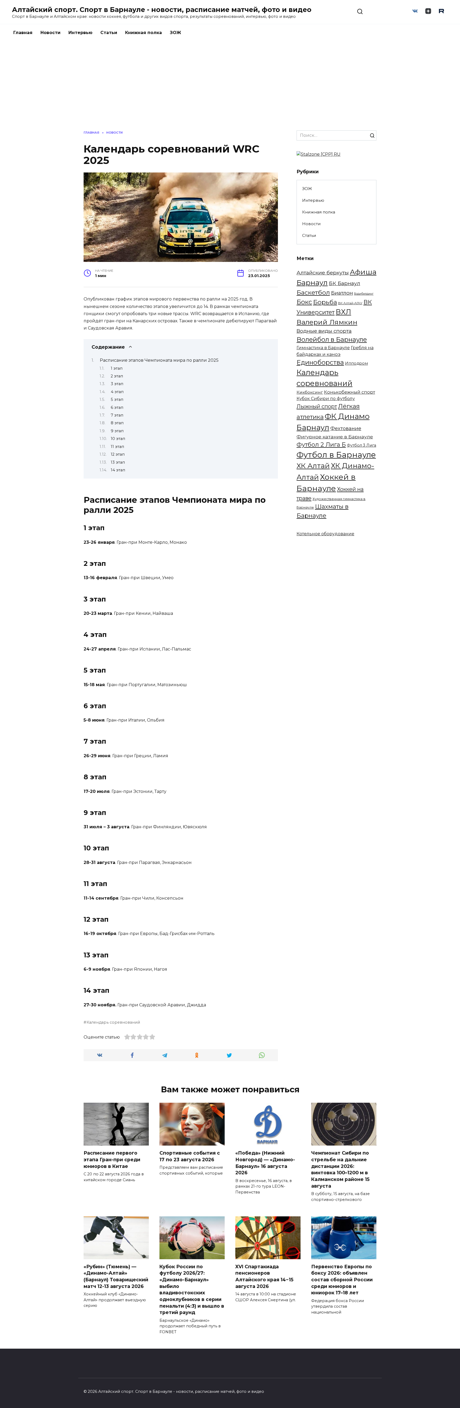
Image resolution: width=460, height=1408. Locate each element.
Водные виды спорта (324, 331)
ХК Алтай (313, 466)
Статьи (108, 32)
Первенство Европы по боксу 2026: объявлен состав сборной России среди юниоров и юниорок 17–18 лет (342, 1280)
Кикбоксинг (310, 392)
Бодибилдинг (363, 293)
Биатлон (342, 293)
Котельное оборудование (325, 533)
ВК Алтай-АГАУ (350, 303)
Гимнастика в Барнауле (323, 347)
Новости (50, 32)
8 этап (117, 423)
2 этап (117, 376)
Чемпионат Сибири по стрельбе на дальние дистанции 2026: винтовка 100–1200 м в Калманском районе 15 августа (340, 1169)
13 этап (118, 462)
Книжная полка (143, 32)
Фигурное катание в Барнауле (335, 436)
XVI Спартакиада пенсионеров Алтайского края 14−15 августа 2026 (264, 1276)
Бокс (304, 302)
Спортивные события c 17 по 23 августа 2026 (189, 1156)
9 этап (117, 431)
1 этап (116, 368)
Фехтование (345, 428)
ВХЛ (343, 312)
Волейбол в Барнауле (332, 339)
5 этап (117, 399)
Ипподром (356, 363)
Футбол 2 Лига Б (321, 444)
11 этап (117, 446)
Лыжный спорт (317, 406)
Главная (22, 32)
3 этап (117, 383)
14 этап (118, 470)
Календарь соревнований (113, 1022)
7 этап (117, 415)
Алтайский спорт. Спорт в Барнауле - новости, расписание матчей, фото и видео (161, 10)
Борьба (325, 302)
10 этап (118, 438)
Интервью (80, 32)
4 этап (117, 391)
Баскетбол (313, 292)
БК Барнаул (344, 283)
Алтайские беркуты (323, 272)
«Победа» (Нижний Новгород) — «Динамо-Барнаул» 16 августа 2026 (265, 1162)
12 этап (118, 454)
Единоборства (320, 362)
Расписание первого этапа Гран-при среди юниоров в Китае (112, 1159)
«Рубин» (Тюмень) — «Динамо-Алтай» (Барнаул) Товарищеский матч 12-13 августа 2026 (116, 1276)
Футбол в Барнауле (336, 454)
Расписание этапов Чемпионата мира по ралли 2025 (159, 360)
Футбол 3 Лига (361, 445)
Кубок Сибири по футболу (326, 398)
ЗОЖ (175, 32)
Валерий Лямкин (327, 322)
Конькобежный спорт (349, 392)
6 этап (117, 407)
